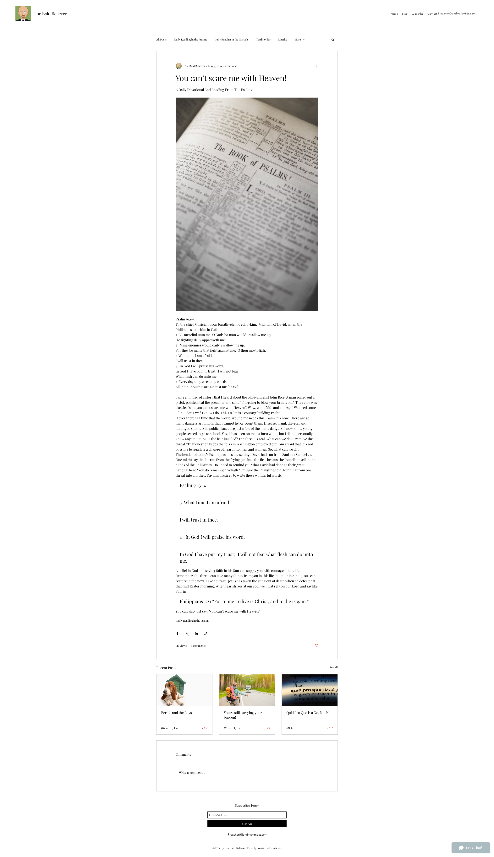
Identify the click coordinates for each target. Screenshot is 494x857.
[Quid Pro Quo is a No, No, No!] (310, 690)
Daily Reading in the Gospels (231, 39)
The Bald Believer (50, 13)
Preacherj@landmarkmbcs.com (456, 13)
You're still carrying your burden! (243, 715)
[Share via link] (206, 633)
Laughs (282, 39)
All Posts (161, 39)
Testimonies (263, 39)
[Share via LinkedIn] (196, 633)
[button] (333, 39)
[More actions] (316, 66)
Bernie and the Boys (176, 712)
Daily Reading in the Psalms (190, 39)
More (297, 39)
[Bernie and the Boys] (184, 690)
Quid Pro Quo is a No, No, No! (309, 712)
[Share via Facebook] (177, 633)
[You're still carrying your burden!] (247, 690)
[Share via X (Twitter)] (187, 633)
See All (334, 667)
